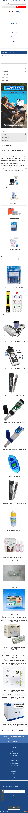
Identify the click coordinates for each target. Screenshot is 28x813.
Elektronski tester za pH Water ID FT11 (14, 395)
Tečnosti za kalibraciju (14, 249)
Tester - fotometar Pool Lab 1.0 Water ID (14, 341)
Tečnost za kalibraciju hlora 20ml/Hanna (14, 586)
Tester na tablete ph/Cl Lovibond (14, 613)
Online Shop (21, 7)
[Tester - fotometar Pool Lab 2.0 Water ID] (14, 346)
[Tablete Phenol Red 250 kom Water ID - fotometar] (14, 701)
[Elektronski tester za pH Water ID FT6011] (14, 400)
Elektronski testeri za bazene (14, 188)
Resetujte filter (5, 131)
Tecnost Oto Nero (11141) (14, 530)
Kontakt (13, 7)
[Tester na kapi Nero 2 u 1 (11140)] (14, 265)
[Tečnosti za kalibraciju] (14, 237)
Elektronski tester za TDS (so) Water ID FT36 (14, 503)
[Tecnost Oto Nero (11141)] (14, 508)
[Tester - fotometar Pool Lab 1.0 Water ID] (14, 319)
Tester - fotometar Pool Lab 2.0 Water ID (14, 368)
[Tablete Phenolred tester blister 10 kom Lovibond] (14, 624)
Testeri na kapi (14, 234)
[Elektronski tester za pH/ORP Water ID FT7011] (14, 427)
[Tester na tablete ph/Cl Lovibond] (14, 590)
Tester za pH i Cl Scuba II (14, 476)
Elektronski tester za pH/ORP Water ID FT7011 (14, 449)
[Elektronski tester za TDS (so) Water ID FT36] (14, 481)
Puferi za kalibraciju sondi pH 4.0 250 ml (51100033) (14, 558)
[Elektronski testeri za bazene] (14, 176)
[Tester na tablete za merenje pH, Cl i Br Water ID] (14, 617)
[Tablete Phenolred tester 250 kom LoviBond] (14, 660)
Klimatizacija (14, 768)
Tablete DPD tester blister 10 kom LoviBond (14, 655)
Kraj (2, 732)
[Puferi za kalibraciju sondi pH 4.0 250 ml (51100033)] (14, 535)
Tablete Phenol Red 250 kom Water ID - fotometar (14, 724)
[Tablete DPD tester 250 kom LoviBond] (14, 667)
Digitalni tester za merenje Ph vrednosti (14, 314)
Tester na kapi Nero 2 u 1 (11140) (14, 287)
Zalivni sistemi (14, 767)
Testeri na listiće (14, 203)
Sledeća (21, 730)
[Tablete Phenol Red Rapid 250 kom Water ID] (14, 694)
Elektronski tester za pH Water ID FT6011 (14, 422)
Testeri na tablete (14, 218)
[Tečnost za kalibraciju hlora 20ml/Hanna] (14, 563)
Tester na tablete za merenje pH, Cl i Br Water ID (14, 620)
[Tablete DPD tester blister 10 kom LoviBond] (14, 652)
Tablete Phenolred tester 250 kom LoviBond (14, 663)
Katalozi (14, 773)
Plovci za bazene (6, 145)
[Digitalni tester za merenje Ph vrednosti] (14, 292)
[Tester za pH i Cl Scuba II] (14, 454)
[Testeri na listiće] (14, 191)
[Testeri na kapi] (14, 222)
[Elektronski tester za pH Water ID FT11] (14, 373)
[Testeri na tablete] (14, 207)
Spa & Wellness (14, 765)
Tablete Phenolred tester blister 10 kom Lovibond (14, 648)
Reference (5, 7)
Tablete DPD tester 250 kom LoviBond (14, 690)
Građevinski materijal (14, 763)
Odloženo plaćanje (14, 778)
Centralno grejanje (14, 760)
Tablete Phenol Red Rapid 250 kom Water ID (14, 697)
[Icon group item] (10, 808)
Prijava (14, 796)
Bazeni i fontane (14, 761)
